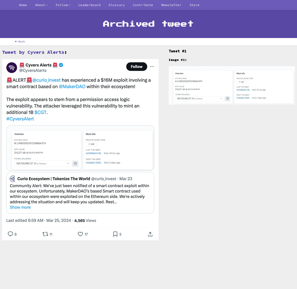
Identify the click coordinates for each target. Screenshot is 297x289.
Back (22, 41)
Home (23, 5)
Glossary (117, 5)
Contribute (143, 5)
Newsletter (171, 5)
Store (195, 5)
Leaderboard (89, 5)
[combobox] (41, 5)
